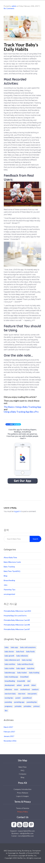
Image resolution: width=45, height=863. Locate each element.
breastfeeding (10, 681)
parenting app (19, 702)
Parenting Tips (9, 589)
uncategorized (9, 594)
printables (27, 706)
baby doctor (9, 652)
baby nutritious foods (25, 664)
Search (35, 539)
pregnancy (8, 706)
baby (6, 647)
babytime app (10, 673)
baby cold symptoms (28, 647)
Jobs (5, 585)
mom (16, 689)
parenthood (27, 698)
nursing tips (9, 698)
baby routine (9, 668)
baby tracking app (11, 677)
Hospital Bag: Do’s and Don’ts (15, 615)
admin (14, 6)
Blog (5, 576)
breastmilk (21, 681)
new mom (21, 694)
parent (18, 698)
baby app (14, 647)
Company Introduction (22, 789)
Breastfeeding (9, 580)
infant (34, 685)
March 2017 (8, 727)
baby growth (9, 656)
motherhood (25, 689)
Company (22, 774)
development (9, 685)
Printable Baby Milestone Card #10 (17, 611)
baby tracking (34, 673)
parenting (8, 702)
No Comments (9, 8)
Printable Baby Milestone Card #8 (17, 625)
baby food (20, 652)
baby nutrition (10, 664)
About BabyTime (10, 557)
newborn (35, 689)
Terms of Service (22, 808)
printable (18, 706)
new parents (32, 694)
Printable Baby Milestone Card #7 (17, 629)
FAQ (22, 770)
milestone (8, 689)
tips (6, 710)
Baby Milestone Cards (12, 562)
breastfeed (24, 677)
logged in (17, 511)
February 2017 (9, 732)
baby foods (30, 652)
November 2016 (10, 741)
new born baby (10, 694)
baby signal (20, 668)
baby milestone (22, 656)
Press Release (22, 793)
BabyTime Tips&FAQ (12, 571)
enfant (19, 685)
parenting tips (32, 702)
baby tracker (22, 673)
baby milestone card (12, 660)
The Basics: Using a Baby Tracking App (22, 406)
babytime (30, 668)
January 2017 (9, 736)
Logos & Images (22, 796)
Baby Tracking (9, 567)
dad (28, 681)
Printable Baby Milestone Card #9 (17, 620)
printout (37, 706)
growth (26, 685)
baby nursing (26, 660)
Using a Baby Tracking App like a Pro (21, 411)
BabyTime (22, 767)
